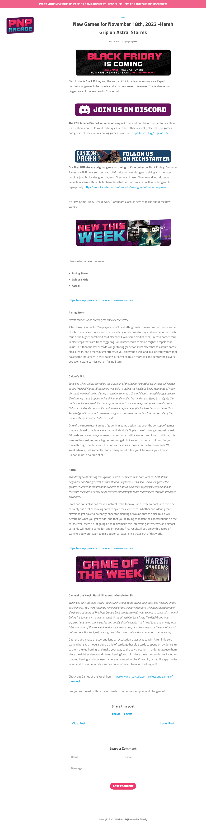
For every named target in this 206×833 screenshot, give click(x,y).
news (123, 17)
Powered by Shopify (137, 819)
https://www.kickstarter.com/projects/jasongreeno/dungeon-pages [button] (125, 187)
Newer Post (167, 723)
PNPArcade (121, 819)
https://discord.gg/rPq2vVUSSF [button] (150, 133)
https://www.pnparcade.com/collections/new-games (101, 300)
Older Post (78, 723)
